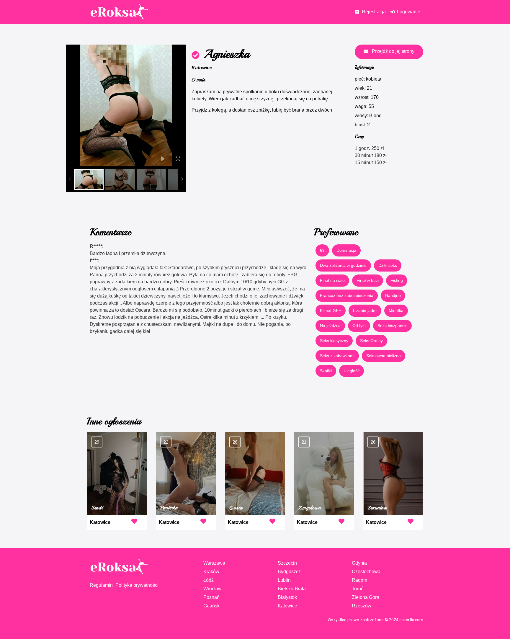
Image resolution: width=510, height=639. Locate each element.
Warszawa (214, 563)
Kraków (211, 571)
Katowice (202, 67)
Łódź (208, 580)
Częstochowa (366, 571)
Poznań (211, 597)
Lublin (284, 580)
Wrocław (212, 588)
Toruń (358, 588)
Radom (359, 580)
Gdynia (359, 563)
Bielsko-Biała (292, 588)
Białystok (287, 597)
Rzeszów (361, 605)
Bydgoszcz (289, 571)
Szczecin (287, 563)
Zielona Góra (365, 597)
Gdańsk (211, 605)
